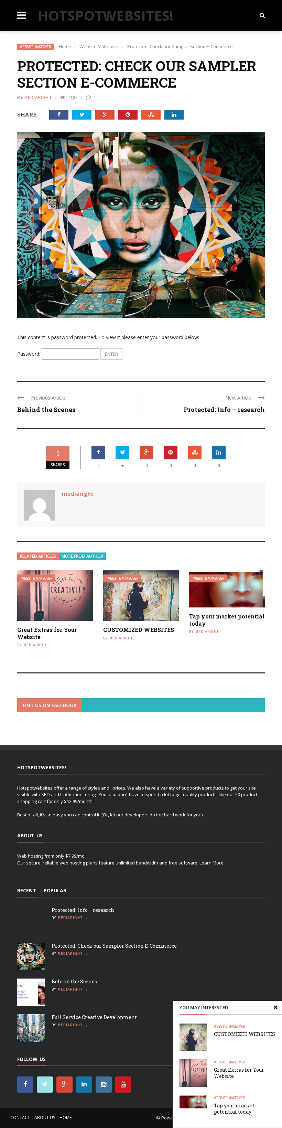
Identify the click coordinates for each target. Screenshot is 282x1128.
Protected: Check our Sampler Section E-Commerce (114, 945)
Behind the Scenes (46, 409)
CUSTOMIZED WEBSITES (138, 629)
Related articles (38, 556)
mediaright (38, 97)
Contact (20, 1117)
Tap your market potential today (226, 620)
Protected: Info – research (224, 409)
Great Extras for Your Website (47, 633)
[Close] (275, 1007)
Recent (26, 890)
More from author (82, 556)
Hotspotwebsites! (105, 15)
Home (65, 1117)
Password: (29, 353)
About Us (44, 1117)
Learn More (211, 863)
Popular (55, 890)
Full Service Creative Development (94, 1017)
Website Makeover (35, 47)
